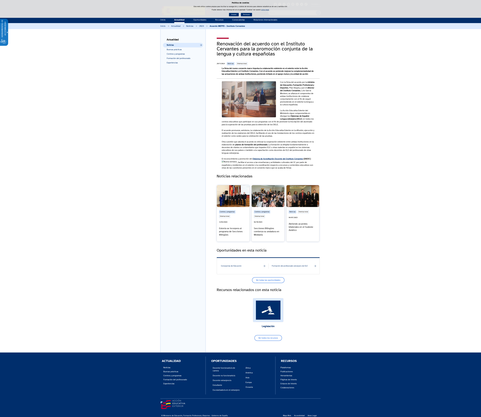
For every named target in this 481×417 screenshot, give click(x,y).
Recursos (219, 20)
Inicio (162, 20)
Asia (247, 378)
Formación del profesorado (178, 58)
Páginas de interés (288, 380)
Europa (249, 382)
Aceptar (233, 14)
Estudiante (217, 385)
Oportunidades (199, 20)
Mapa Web (287, 415)
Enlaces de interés (288, 384)
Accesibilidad (299, 415)
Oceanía (249, 387)
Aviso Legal (312, 415)
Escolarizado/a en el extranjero (226, 390)
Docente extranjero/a (222, 380)
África (248, 368)
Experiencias (172, 63)
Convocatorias (238, 20)
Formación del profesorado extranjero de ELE (290, 266)
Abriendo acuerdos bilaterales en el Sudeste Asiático (301, 227)
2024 (201, 26)
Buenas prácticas (174, 50)
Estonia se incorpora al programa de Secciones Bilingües (231, 231)
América (249, 373)
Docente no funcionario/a (224, 376)
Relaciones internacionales (265, 20)
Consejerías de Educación (231, 266)
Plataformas (285, 368)
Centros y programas (176, 54)
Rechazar (246, 14)
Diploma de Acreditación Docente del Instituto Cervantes (278, 159)
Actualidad (179, 20)
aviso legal (265, 10)
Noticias (189, 26)
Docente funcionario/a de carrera (224, 369)
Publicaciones (286, 372)
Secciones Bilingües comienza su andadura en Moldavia (266, 231)
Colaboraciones (287, 388)
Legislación (268, 326)
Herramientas (286, 376)
